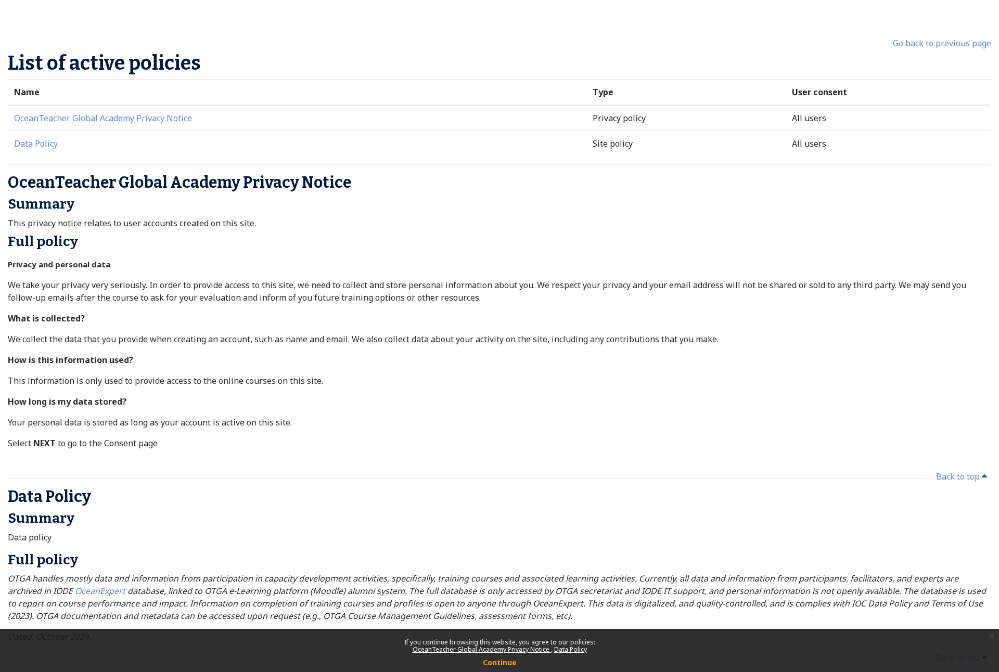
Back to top (959, 476)
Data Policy (570, 649)
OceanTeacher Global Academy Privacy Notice (482, 649)
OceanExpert (101, 591)
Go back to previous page (942, 43)
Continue (500, 662)
